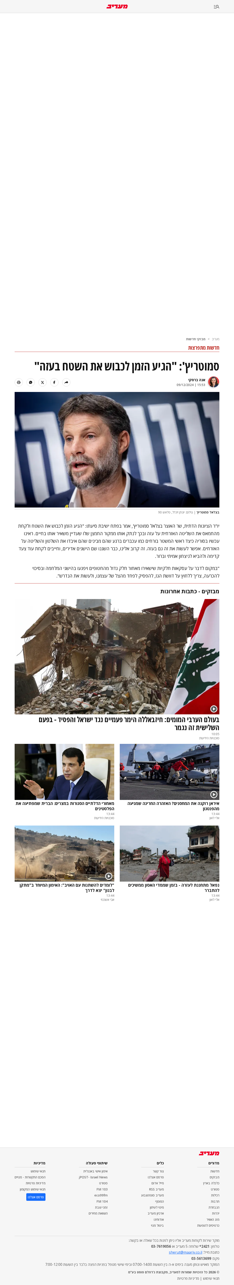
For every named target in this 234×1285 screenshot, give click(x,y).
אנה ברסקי (196, 379)
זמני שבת (101, 1207)
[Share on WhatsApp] (31, 382)
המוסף (159, 1201)
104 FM (102, 1201)
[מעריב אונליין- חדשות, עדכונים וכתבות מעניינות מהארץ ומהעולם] (117, 6)
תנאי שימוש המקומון (32, 1189)
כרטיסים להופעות (208, 1225)
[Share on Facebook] (54, 382)
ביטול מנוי (157, 1225)
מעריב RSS (156, 1189)
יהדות (215, 1213)
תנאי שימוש (38, 1171)
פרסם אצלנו (156, 1177)
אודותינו (159, 1219)
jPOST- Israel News (93, 1177)
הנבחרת (214, 1207)
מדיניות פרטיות (35, 1183)
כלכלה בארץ (211, 1183)
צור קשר (158, 1171)
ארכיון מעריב (156, 1213)
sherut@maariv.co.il (185, 1252)
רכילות (215, 1195)
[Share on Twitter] (42, 382)
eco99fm (101, 1195)
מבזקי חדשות (195, 339)
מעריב (215, 339)
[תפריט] (224, 7)
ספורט (215, 1189)
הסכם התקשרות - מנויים (30, 1177)
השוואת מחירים (98, 1213)
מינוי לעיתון (157, 1207)
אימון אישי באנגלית (95, 1171)
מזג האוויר (213, 1219)
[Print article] (19, 382)
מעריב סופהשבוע (152, 1195)
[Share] (66, 382)
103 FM (102, 1189)
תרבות (215, 1201)
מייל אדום (158, 1183)
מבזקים (214, 1177)
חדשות (214, 1171)
